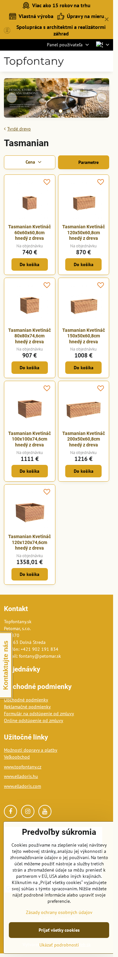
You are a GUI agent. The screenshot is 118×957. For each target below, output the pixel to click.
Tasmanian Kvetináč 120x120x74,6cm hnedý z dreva (29, 542)
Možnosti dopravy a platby (30, 750)
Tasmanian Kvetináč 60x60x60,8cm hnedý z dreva (29, 232)
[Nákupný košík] (91, 61)
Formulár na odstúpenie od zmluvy (39, 714)
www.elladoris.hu (21, 776)
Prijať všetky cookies (59, 930)
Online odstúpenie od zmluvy (33, 720)
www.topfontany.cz (22, 767)
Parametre (88, 162)
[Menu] (107, 61)
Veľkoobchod (17, 757)
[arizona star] (56, 99)
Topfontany (34, 61)
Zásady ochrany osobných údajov (59, 912)
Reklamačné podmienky (27, 707)
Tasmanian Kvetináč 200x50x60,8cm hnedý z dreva (83, 439)
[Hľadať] (75, 61)
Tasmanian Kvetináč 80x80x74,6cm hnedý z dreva (29, 336)
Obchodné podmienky (26, 700)
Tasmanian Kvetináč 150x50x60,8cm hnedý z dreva (83, 336)
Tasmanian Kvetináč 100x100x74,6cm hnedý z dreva (29, 439)
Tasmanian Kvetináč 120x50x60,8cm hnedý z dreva (83, 232)
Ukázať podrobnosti (59, 945)
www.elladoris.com (22, 786)
